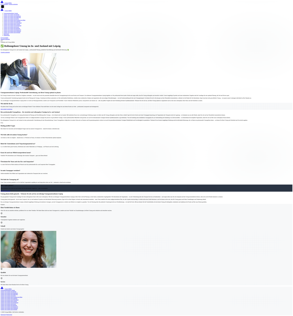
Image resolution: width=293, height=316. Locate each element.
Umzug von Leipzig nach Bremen (12, 28)
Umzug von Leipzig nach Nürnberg (12, 31)
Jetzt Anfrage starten (5, 191)
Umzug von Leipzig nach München (12, 17)
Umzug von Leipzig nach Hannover (12, 29)
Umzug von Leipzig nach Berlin (11, 14)
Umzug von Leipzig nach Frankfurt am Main (14, 20)
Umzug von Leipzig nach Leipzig (12, 24)
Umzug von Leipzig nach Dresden (12, 32)
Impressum (6, 34)
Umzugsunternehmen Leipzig (11, 13)
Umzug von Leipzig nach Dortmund (12, 25)
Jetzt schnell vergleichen (6, 109)
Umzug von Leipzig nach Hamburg (12, 16)
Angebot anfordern (13, 4)
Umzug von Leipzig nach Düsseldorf (13, 23)
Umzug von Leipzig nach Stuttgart (12, 21)
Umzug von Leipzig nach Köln (11, 18)
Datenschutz (7, 35)
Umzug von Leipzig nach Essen (11, 27)
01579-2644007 (4, 4)
